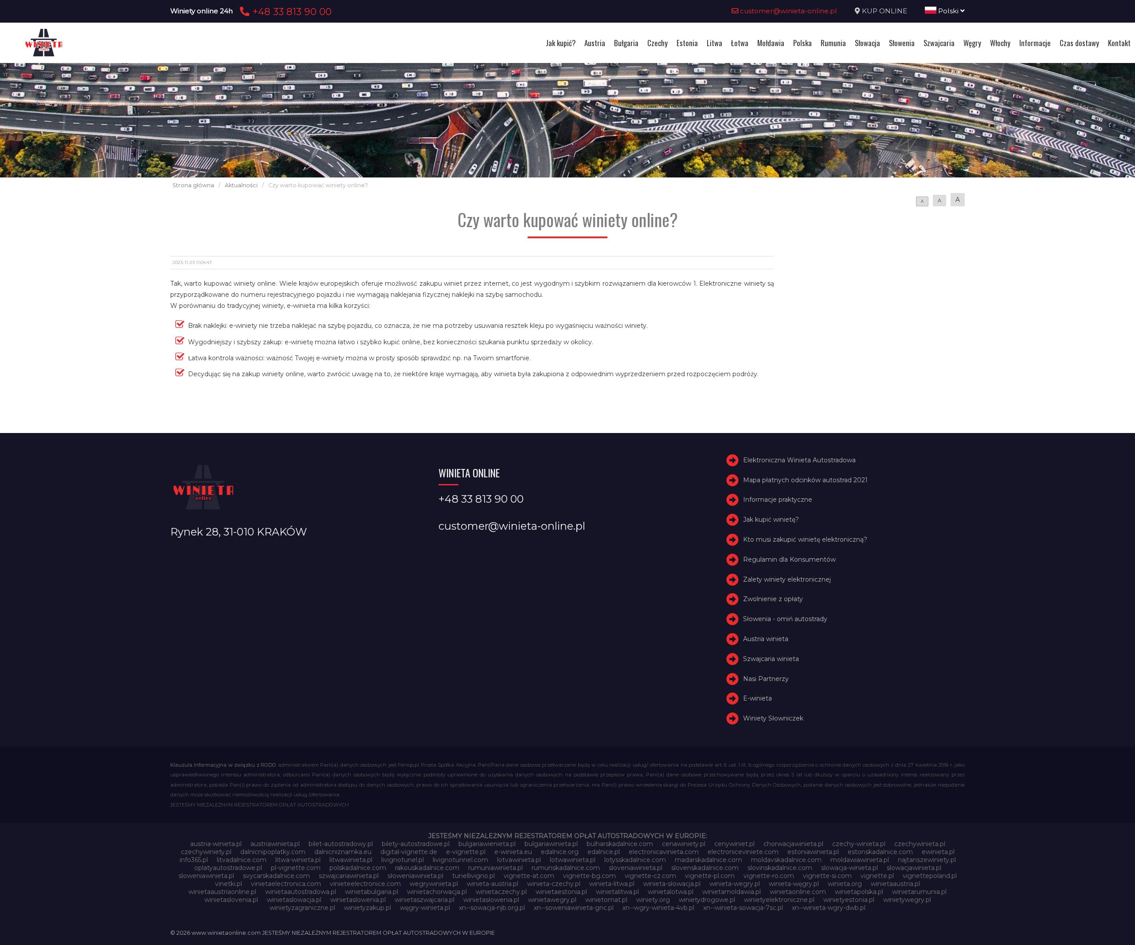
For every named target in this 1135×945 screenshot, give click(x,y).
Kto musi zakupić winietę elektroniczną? (805, 539)
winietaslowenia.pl (358, 900)
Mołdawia (770, 42)
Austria (594, 42)
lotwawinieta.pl (572, 860)
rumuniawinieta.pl (495, 868)
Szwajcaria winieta (771, 659)
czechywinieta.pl (919, 844)
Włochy (1000, 42)
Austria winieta (765, 639)
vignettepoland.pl (930, 876)
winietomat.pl (606, 900)
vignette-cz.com (650, 876)
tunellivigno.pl (473, 876)
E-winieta (757, 698)
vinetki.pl (228, 884)
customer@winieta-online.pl (787, 11)
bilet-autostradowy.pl (341, 844)
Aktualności (241, 185)
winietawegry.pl (552, 900)
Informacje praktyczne (777, 500)
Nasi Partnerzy (766, 679)
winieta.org (845, 884)
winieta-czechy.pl (553, 884)
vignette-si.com (827, 876)
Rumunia (833, 42)
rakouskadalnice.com (427, 868)
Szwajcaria (939, 42)
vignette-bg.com (589, 876)
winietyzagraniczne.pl (302, 908)
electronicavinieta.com (664, 852)
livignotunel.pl (402, 860)
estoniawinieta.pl (813, 852)
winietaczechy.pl (501, 892)
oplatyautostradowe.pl (228, 868)
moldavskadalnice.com (786, 860)
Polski (948, 11)
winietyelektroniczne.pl (779, 900)
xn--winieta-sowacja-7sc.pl (743, 908)
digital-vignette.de (408, 852)
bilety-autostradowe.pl (416, 844)
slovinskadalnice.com (780, 868)
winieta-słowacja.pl (672, 884)
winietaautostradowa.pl (300, 892)
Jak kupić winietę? (771, 520)
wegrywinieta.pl (434, 884)
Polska (802, 42)
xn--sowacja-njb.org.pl (492, 908)
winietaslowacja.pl (294, 900)
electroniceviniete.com (743, 852)
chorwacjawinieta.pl (793, 844)
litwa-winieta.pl (298, 860)
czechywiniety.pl (206, 852)
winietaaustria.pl (895, 884)
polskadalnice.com (357, 868)
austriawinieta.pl (275, 844)
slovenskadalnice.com (705, 868)
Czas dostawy (1079, 42)
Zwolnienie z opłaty (773, 599)
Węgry (972, 42)
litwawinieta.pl (350, 860)
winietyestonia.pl (848, 900)
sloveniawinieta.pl (635, 868)
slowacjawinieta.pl (914, 868)
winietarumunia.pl (919, 892)
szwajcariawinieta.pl (349, 876)
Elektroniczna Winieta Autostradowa (799, 460)
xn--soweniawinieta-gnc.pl (574, 908)
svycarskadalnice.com (276, 876)
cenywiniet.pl (734, 844)
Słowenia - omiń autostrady (785, 619)
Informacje (1035, 42)
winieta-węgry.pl (794, 884)
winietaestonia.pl (561, 892)
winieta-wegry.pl (734, 884)
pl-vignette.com (296, 868)
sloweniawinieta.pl (206, 876)
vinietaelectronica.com (286, 884)
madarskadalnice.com (708, 860)
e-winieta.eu (513, 852)
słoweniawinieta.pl (415, 876)
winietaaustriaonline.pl (222, 892)
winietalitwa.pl (617, 892)
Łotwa (739, 42)
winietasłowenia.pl (491, 900)
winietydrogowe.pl (707, 900)
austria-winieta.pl (216, 844)
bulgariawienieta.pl (487, 844)
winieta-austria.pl (492, 884)
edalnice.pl (603, 852)
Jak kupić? (560, 42)
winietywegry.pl (907, 900)
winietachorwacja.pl (437, 892)
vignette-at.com (529, 876)
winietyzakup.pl (367, 908)
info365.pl (194, 860)
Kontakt (1119, 42)
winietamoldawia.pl (731, 892)
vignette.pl (877, 876)
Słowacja (867, 42)
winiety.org (653, 900)
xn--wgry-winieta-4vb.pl (658, 908)
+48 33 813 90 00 (291, 11)
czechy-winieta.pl (858, 844)
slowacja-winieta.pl (849, 868)
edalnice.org (560, 852)
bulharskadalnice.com (620, 844)
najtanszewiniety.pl (927, 860)
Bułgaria (626, 42)
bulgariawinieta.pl (551, 844)
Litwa (714, 42)
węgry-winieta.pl (425, 908)
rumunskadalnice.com (566, 868)
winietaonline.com (798, 892)
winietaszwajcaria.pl (424, 900)
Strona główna (193, 185)
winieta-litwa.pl (611, 884)
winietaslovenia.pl (231, 900)
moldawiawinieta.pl (859, 860)
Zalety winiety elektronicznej (787, 579)
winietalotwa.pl (670, 892)
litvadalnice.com (241, 860)
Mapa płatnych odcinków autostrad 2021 (805, 480)
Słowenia (902, 42)
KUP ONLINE (884, 11)
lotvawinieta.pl (519, 860)
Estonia (687, 42)
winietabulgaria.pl (371, 892)
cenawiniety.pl (683, 844)
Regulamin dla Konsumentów (789, 559)
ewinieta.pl (938, 852)
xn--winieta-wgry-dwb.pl (828, 908)
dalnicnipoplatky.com (272, 852)
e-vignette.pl (465, 852)
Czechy (657, 42)
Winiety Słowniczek (773, 718)
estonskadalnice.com (880, 852)
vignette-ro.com (769, 876)
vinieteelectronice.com (365, 884)
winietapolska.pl (859, 892)
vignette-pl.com (710, 876)
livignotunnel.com (460, 860)
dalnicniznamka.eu (343, 852)
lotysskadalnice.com (635, 860)
